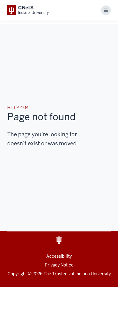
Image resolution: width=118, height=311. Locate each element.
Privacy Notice (59, 265)
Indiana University (93, 273)
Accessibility (59, 256)
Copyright (17, 273)
